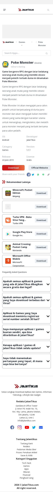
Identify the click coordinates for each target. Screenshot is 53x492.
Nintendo (17, 250)
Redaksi (26, 446)
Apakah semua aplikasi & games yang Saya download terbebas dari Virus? (24, 300)
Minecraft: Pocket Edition (22, 191)
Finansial (26, 475)
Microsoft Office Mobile (21, 257)
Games (26, 466)
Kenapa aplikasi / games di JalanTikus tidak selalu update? (22, 346)
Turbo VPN (18, 223)
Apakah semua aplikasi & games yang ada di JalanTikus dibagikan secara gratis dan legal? (23, 284)
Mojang (16, 196)
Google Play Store (22, 232)
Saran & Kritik (26, 455)
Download (13, 167)
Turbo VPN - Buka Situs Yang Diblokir (22, 218)
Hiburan (26, 472)
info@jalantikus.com (26, 420)
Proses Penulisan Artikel (26, 452)
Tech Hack (26, 463)
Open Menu (5, 9)
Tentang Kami (26, 443)
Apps (26, 469)
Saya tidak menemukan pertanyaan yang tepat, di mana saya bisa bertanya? (22, 361)
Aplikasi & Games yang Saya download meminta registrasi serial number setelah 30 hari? (21, 316)
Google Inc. (18, 235)
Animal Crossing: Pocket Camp (22, 246)
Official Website (39, 167)
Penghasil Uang (26, 478)
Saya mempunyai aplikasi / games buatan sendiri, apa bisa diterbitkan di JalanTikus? (23, 332)
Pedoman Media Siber (26, 449)
